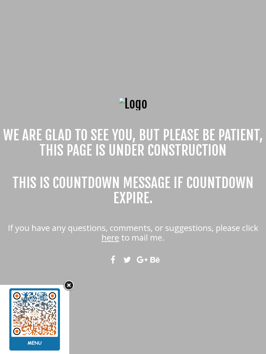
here (110, 237)
